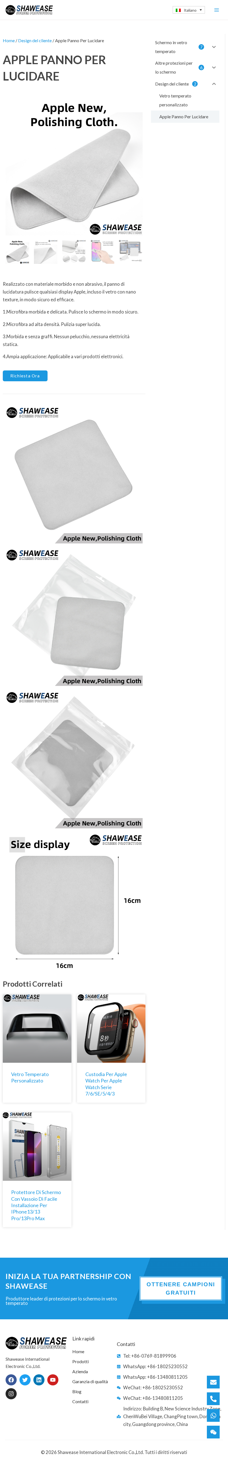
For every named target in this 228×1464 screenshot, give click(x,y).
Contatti (80, 1401)
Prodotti (80, 1361)
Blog (76, 1391)
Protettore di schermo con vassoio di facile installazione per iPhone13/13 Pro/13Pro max (36, 1205)
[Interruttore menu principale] (216, 10)
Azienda (80, 1371)
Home (9, 40)
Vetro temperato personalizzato (30, 1077)
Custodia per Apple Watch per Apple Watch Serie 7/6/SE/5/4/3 (106, 1084)
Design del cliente (35, 40)
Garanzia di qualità (90, 1381)
